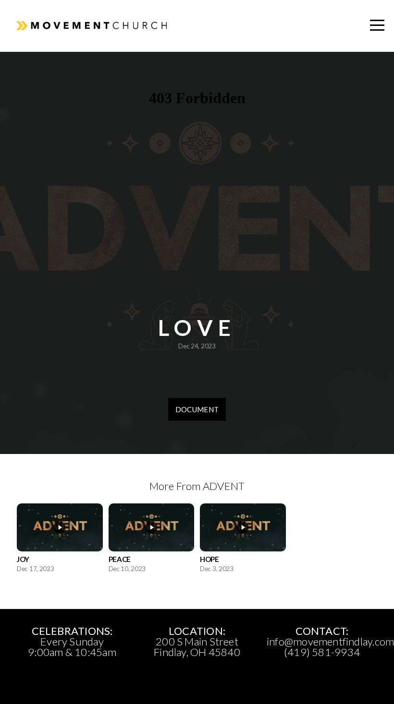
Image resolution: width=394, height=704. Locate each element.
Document (197, 409)
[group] (60, 540)
